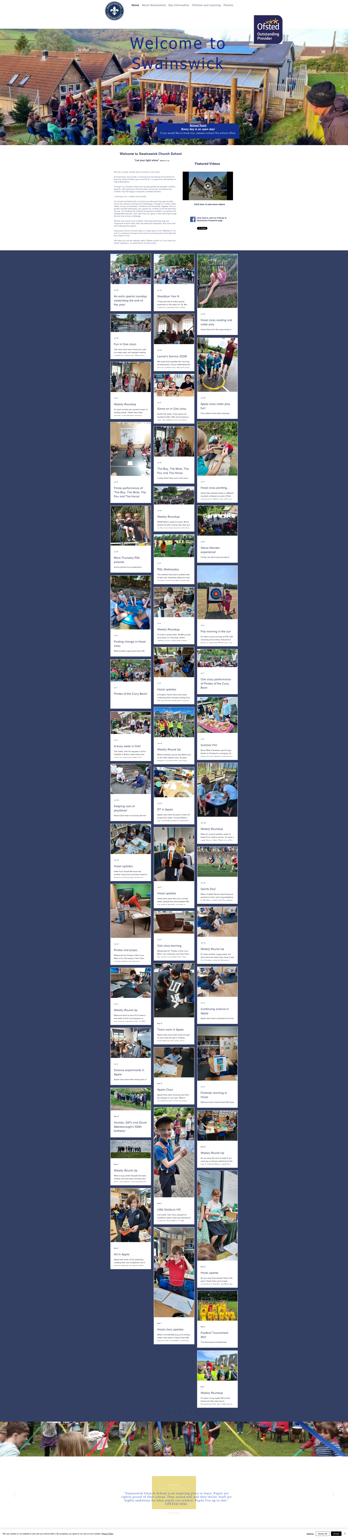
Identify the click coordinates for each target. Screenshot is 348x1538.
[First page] (151, 1412)
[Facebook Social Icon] (192, 219)
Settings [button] (310, 1533)
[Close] (344, 1533)
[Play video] (207, 186)
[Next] (333, 1495)
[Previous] (15, 1495)
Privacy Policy (107, 1533)
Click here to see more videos (210, 204)
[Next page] (191, 1412)
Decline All (322, 1533)
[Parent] (169, 1513)
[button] (153, 5)
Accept (336, 1533)
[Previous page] (157, 1412)
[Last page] (197, 1412)
